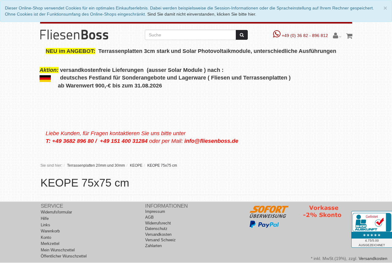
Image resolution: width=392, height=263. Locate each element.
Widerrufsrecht (158, 223)
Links (45, 225)
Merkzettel (50, 243)
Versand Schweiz (160, 240)
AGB (149, 217)
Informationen (166, 206)
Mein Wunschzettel (58, 250)
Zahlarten (153, 245)
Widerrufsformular (56, 212)
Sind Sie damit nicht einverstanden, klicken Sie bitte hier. (201, 14)
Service (52, 206)
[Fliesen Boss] (74, 34)
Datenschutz (156, 228)
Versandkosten (158, 234)
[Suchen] (242, 35)
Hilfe (45, 218)
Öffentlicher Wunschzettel (64, 256)
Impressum (155, 211)
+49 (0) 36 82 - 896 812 (305, 35)
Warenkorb (50, 231)
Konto (46, 237)
